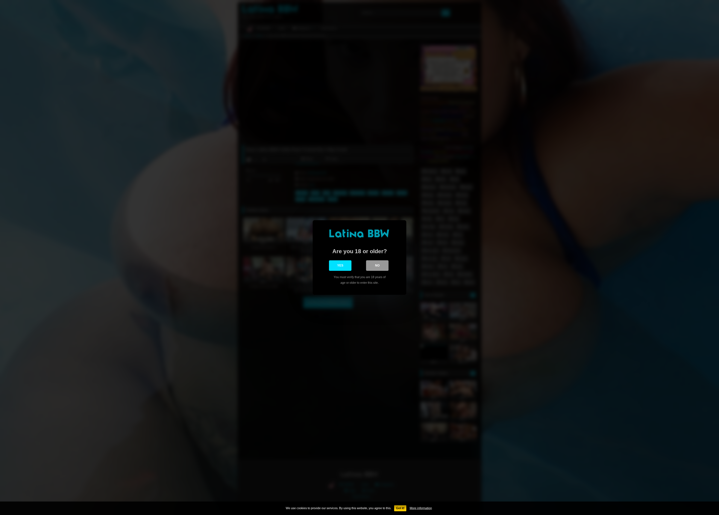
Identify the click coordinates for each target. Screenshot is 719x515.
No (377, 265)
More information (421, 508)
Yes (340, 265)
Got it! (400, 508)
